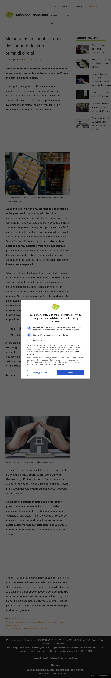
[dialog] (55, 339)
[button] (55, 341)
